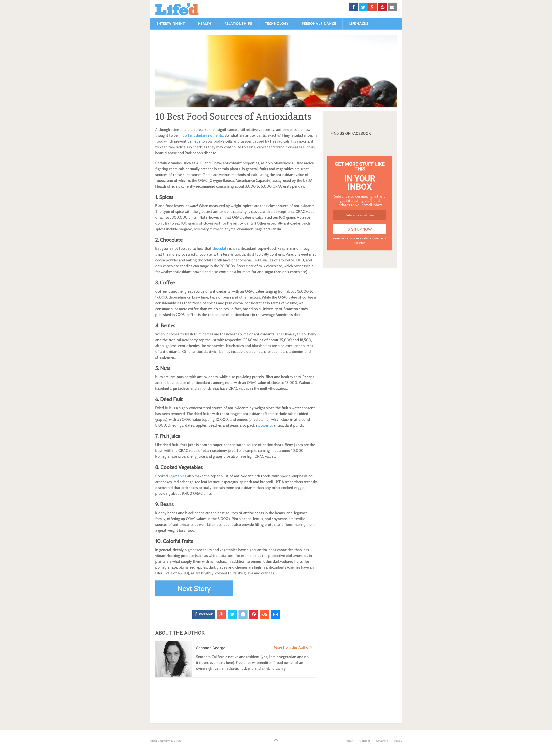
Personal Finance (319, 23)
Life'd (153, 741)
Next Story (194, 588)
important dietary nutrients (201, 135)
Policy (398, 741)
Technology (277, 23)
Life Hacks (359, 23)
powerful (265, 425)
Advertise (382, 741)
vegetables (177, 476)
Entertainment (170, 23)
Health (204, 23)
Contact (364, 741)
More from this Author (292, 647)
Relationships (238, 23)
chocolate (220, 248)
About (349, 741)
